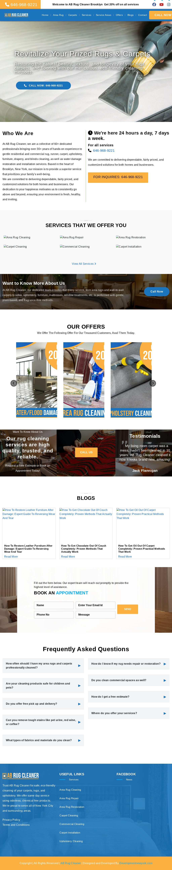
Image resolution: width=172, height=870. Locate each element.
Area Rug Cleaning (70, 789)
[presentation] (13, 383)
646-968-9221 (104, 150)
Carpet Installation (69, 832)
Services (86, 15)
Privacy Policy (11, 819)
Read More (11, 556)
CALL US (86, 452)
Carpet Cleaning (68, 815)
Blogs (130, 15)
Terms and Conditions (16, 824)
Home (45, 15)
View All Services (83, 263)
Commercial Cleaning (71, 824)
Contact (142, 15)
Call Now (156, 291)
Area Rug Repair (69, 798)
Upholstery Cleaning (71, 841)
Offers (119, 15)
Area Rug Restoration (71, 806)
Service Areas (103, 15)
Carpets (72, 15)
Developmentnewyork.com (135, 863)
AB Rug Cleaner (70, 863)
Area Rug (58, 15)
